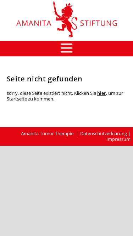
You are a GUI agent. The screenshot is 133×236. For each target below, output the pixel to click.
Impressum (118, 139)
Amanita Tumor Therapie (47, 133)
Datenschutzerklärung (103, 133)
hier (101, 93)
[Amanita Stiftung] (66, 37)
